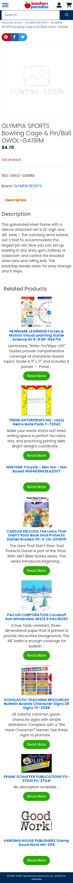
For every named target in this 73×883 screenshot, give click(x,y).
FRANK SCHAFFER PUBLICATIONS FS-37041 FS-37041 (36, 778)
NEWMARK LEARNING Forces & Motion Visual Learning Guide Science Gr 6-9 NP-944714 (36, 335)
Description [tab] (15, 200)
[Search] (67, 15)
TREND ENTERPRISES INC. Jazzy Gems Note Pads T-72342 (36, 422)
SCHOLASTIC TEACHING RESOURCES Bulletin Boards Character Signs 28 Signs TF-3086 (36, 703)
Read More (36, 375)
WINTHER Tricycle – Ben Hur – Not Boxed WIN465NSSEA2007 (36, 469)
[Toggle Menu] (5, 5)
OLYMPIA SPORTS (36, 23)
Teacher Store (12, 23)
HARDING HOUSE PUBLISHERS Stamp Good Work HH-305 (36, 842)
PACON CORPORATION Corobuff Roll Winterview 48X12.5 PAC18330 (36, 616)
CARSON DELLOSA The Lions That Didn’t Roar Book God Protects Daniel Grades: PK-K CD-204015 (36, 535)
